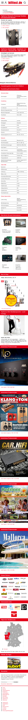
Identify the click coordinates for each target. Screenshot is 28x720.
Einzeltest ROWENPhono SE (18, 231)
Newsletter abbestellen (6, 684)
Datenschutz (6, 706)
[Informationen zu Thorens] (4, 597)
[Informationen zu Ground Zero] (10, 586)
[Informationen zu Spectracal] (24, 593)
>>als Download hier (6, 308)
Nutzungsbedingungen (8, 710)
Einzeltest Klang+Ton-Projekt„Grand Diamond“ (6, 231)
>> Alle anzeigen (5, 27)
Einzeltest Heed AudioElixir (18, 249)
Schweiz (6, 649)
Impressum (5, 702)
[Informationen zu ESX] (17, 583)
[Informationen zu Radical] (17, 594)
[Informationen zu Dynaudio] (5, 582)
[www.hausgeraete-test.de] (10, 609)
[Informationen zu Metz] (16, 590)
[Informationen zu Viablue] (10, 597)
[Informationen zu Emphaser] (11, 583)
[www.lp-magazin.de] (24, 609)
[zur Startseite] (15, 3)
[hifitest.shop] (14, 616)
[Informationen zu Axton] (16, 579)
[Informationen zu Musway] (22, 589)
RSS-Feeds (5, 697)
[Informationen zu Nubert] (4, 594)
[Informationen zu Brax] (23, 579)
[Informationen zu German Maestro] (4, 587)
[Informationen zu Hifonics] (24, 586)
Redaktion (5, 691)
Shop (4, 687)
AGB (4, 705)
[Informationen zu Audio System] (10, 579)
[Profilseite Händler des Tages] (14, 663)
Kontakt (4, 709)
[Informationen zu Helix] (17, 587)
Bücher (4, 689)
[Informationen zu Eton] (23, 583)
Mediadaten (5, 703)
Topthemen (5, 698)
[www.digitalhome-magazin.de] (4, 609)
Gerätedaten (6, 693)
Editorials (5, 700)
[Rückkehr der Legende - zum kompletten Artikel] (14, 38)
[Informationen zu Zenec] (23, 597)
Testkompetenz (6, 690)
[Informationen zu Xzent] (17, 597)
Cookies (4, 708)
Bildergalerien (6, 694)
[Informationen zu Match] (9, 589)
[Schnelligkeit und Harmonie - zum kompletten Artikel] (14, 71)
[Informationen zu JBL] (4, 590)
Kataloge (5, 696)
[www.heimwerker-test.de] (17, 609)
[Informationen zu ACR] (4, 579)
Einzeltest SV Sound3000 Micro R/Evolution (18, 267)
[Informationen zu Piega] (10, 593)
